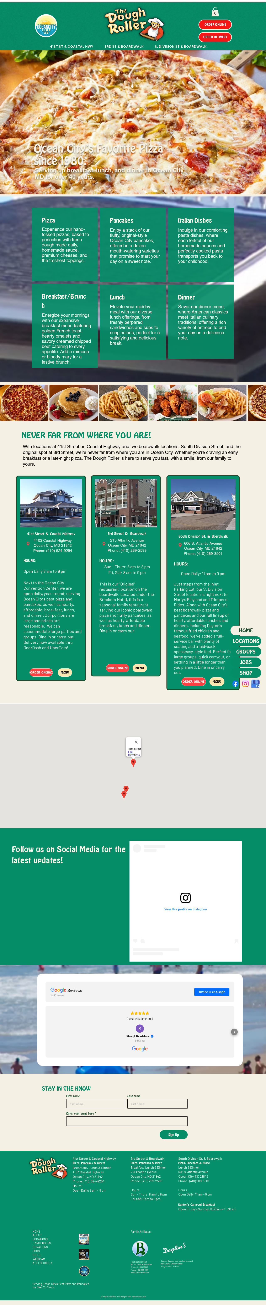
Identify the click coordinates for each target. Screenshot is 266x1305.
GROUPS (245, 651)
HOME (246, 630)
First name (73, 1096)
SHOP (246, 672)
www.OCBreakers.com (140, 1272)
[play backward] (5, 403)
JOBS (246, 662)
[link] (215, 11)
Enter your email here (80, 1113)
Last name (133, 1096)
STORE (37, 1255)
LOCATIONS (246, 641)
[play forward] (261, 403)
